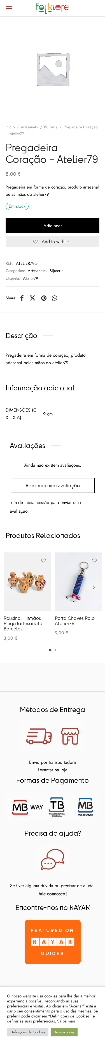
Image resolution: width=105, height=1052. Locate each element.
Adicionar (52, 225)
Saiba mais (66, 1021)
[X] (32, 298)
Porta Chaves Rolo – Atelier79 (76, 620)
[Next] (94, 587)
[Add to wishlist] (43, 561)
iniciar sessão (36, 502)
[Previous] (11, 587)
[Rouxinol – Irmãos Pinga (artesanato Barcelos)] (27, 581)
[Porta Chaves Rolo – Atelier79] (78, 581)
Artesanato (29, 127)
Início (10, 127)
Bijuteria (51, 127)
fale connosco (52, 893)
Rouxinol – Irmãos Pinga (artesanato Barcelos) (23, 623)
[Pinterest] (43, 298)
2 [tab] (55, 650)
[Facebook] (22, 298)
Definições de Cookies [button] (27, 1032)
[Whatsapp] (54, 298)
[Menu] (9, 8)
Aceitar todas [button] (64, 1032)
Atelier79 (30, 278)
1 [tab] (50, 650)
